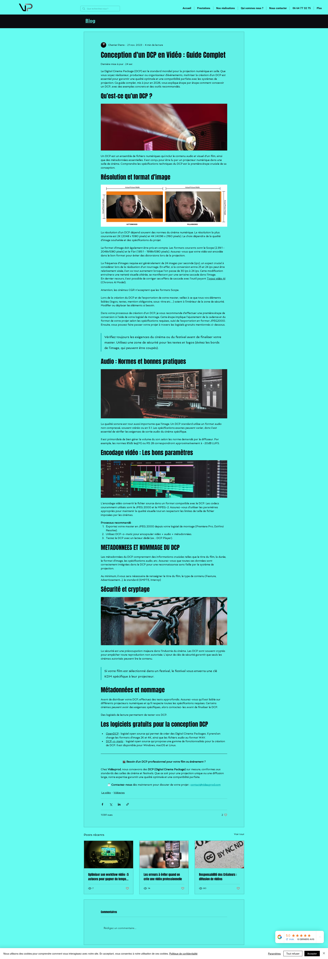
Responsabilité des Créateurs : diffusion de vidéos (218, 876)
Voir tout (239, 834)
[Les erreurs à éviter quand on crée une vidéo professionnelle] (164, 854)
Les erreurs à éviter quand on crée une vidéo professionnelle (163, 876)
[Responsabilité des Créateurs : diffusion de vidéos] (219, 854)
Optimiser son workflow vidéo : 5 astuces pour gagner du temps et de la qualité (108, 876)
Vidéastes (119, 792)
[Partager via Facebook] (102, 804)
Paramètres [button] (274, 953)
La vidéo (106, 792)
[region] (38, 8)
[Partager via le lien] (127, 804)
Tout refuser (292, 953)
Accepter (312, 953)
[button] (203, 8)
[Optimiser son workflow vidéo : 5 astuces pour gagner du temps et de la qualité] (108, 854)
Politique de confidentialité (183, 953)
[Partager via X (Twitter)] (110, 804)
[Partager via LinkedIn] (119, 804)
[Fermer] (324, 953)
